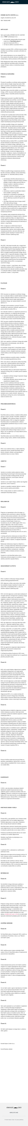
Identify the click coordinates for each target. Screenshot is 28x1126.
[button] (25, 2)
